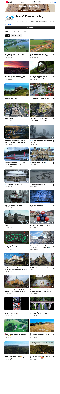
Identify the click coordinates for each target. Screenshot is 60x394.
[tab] (7, 31)
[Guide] (3, 2)
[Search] (34, 2)
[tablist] (30, 31)
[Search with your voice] (39, 2)
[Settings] (48, 2)
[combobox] (25, 2)
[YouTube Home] (9, 2)
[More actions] (28, 54)
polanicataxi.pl (9, 24)
